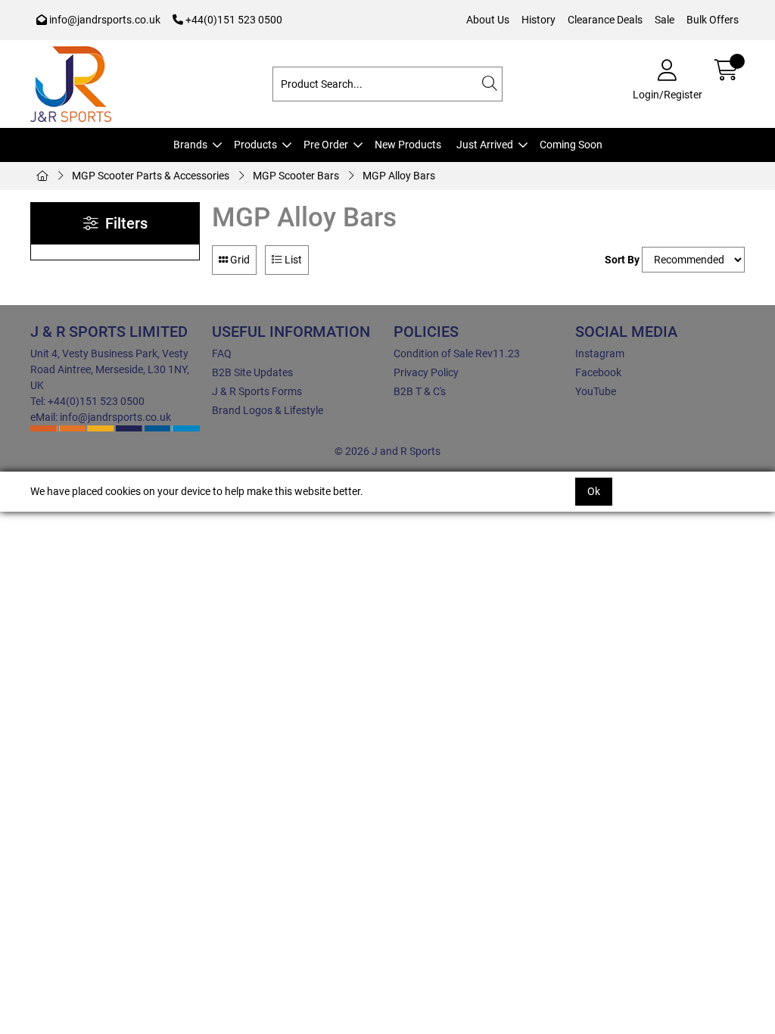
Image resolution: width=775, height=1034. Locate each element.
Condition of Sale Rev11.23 (457, 353)
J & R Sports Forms (257, 391)
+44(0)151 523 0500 (232, 20)
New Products (408, 145)
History (538, 20)
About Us (487, 20)
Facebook (598, 372)
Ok (593, 491)
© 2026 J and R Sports (387, 451)
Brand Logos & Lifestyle (267, 410)
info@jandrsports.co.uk (103, 20)
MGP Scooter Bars (296, 176)
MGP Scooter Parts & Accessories (150, 176)
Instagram (599, 353)
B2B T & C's (420, 391)
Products (255, 145)
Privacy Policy (426, 372)
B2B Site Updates (252, 372)
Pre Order (325, 145)
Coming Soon (571, 145)
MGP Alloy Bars (399, 176)
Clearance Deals (605, 20)
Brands (190, 145)
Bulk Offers (712, 20)
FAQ (222, 353)
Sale (664, 20)
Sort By (622, 260)
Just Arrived (484, 145)
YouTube (595, 391)
